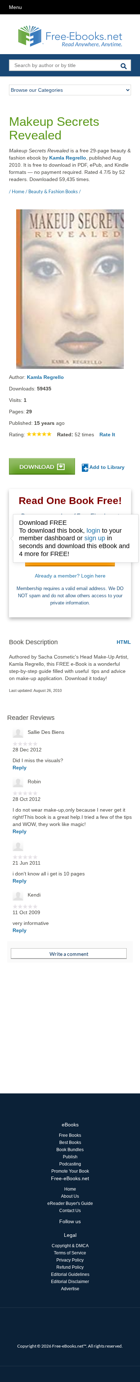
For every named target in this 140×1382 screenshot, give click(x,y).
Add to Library (106, 467)
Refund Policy (70, 1267)
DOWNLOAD (37, 466)
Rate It (107, 434)
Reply (20, 767)
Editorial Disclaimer (70, 1281)
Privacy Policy (70, 1260)
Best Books (70, 1142)
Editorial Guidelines (70, 1274)
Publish (70, 1156)
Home (70, 1189)
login (93, 530)
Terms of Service (70, 1252)
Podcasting (70, 1164)
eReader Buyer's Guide (70, 1203)
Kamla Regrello (67, 158)
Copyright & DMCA (70, 1245)
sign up (94, 538)
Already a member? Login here (70, 576)
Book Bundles (70, 1149)
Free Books (70, 1135)
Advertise (70, 1288)
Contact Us (70, 1210)
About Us (70, 1196)
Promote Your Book (70, 1171)
